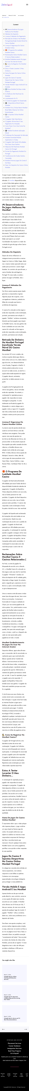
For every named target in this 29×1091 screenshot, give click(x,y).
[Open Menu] (27, 4)
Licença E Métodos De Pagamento (15, 36)
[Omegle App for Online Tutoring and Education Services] (14, 973)
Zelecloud (14, 1087)
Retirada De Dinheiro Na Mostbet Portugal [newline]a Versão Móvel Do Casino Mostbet (16, 41)
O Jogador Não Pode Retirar (13, 119)
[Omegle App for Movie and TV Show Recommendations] (14, 1013)
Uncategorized (6, 17)
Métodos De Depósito (11, 34)
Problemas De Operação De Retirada (16, 135)
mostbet (12, 180)
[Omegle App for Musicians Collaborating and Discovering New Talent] (14, 993)
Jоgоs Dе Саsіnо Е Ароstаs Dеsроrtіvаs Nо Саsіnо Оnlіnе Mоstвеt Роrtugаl (14, 80)
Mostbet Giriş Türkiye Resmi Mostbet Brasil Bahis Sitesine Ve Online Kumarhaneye (16, 110)
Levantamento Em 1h (11, 98)
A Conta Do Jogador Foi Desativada (15, 101)
